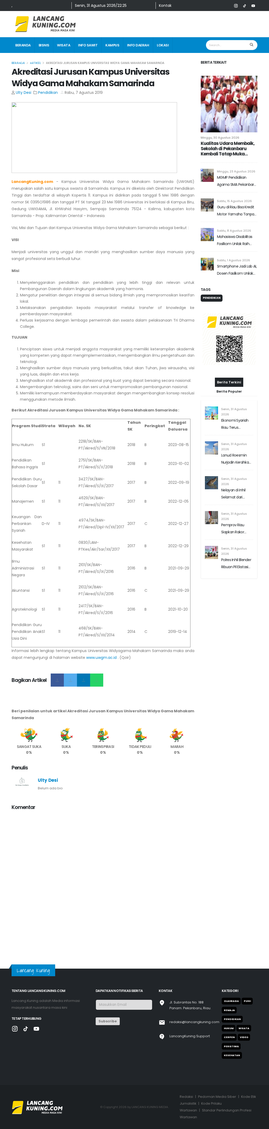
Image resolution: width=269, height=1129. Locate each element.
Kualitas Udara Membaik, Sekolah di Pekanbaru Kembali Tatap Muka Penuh (228, 148)
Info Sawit (87, 45)
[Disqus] (103, 880)
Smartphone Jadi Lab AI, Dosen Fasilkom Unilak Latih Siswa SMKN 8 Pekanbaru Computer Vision (237, 270)
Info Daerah (138, 45)
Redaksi (186, 1096)
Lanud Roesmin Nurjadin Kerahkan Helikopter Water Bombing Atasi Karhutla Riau (236, 459)
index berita (26, 61)
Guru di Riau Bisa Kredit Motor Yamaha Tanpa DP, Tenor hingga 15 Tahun (235, 211)
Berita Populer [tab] (229, 391)
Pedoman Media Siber (217, 1096)
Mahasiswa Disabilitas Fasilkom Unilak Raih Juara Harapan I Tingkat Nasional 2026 (236, 240)
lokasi (163, 45)
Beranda (23, 45)
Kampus (112, 45)
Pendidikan (48, 92)
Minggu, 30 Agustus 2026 (220, 137)
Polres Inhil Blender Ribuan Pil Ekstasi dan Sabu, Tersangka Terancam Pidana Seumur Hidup (236, 564)
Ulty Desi (23, 92)
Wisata (63, 45)
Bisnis (44, 45)
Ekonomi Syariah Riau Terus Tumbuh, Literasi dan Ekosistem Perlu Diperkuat (235, 424)
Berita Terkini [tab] (229, 382)
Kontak (165, 5)
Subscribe (108, 1021)
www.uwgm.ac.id (101, 657)
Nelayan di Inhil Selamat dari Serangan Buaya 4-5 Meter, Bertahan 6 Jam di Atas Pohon (236, 494)
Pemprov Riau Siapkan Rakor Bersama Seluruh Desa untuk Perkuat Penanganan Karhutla (235, 529)
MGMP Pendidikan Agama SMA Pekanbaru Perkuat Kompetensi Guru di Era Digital (236, 181)
